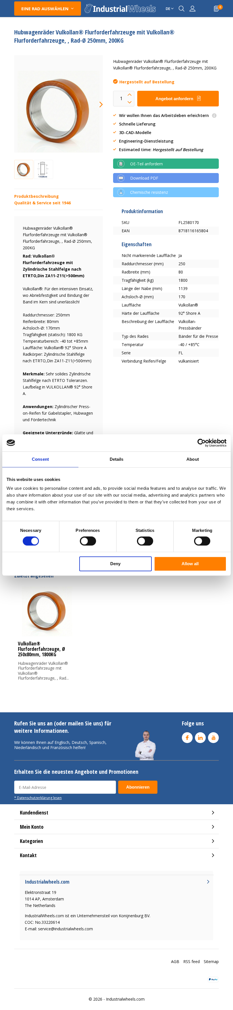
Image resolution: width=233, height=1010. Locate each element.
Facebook (187, 737)
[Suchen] (181, 8)
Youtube (213, 737)
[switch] (88, 541)
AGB (175, 961)
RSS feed (191, 961)
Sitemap (211, 961)
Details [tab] (117, 459)
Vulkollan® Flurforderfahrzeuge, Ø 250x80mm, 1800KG (41, 649)
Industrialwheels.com (125, 999)
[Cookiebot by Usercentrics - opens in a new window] (201, 443)
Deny (115, 563)
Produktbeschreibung (36, 196)
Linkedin (200, 737)
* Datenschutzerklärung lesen (38, 797)
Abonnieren (137, 787)
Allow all (190, 563)
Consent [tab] (40, 459)
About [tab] (192, 459)
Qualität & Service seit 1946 (42, 202)
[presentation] (96, 104)
